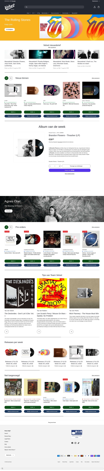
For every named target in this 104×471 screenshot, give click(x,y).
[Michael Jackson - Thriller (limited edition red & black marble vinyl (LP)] (32, 239)
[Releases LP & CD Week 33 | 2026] (60, 352)
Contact (6, 441)
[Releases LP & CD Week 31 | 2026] (92, 352)
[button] (98, 6)
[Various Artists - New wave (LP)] (13, 239)
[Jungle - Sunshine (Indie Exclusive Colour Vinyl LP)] (32, 90)
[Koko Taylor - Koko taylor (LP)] (71, 387)
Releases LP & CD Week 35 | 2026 (27, 362)
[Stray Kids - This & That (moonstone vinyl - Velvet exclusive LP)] (13, 90)
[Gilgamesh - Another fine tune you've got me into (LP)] (32, 387)
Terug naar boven (52, 422)
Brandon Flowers (52, 132)
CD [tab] (10, 78)
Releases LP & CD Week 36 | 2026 (11, 362)
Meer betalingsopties (69, 173)
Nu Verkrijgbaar (9, 29)
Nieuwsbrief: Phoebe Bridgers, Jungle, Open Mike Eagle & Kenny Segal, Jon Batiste (39, 63)
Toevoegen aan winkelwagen (76, 166)
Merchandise (45, 13)
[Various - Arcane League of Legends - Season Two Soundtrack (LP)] (90, 239)
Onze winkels (8, 447)
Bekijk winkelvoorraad (13, 116)
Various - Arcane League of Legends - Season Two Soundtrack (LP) (89, 254)
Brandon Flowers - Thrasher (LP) (64, 135)
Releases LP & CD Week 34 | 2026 (44, 362)
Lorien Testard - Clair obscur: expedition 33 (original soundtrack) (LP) (50, 254)
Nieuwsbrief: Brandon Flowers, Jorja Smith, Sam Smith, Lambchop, (15, 63)
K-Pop (38, 13)
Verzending (60, 142)
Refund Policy (8, 436)
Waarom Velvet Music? (10, 449)
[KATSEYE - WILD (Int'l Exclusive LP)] (71, 90)
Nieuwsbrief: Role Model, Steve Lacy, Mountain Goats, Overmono (63, 63)
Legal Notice (7, 438)
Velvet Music (9, 461)
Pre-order (8, 210)
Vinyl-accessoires (55, 13)
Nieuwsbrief (74, 13)
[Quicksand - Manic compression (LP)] (13, 387)
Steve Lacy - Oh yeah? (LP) (50, 103)
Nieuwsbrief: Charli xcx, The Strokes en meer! (86, 62)
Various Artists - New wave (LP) (12, 253)
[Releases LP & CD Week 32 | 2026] (76, 352)
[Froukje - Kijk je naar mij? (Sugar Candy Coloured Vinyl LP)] (71, 239)
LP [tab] (6, 78)
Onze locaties (65, 13)
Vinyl (28, 13)
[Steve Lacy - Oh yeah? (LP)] (52, 90)
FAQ (6, 444)
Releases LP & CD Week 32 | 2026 (76, 362)
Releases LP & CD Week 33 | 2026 (60, 362)
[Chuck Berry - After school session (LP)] (52, 387)
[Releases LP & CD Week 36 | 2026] (11, 352)
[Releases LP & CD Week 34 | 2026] (44, 352)
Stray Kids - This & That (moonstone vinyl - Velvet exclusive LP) (11, 105)
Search (6, 433)
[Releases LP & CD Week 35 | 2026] (28, 352)
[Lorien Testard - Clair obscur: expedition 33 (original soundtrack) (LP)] (52, 239)
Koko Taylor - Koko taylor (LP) (70, 400)
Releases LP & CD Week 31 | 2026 (92, 362)
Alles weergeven (52, 47)
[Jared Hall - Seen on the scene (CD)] (90, 387)
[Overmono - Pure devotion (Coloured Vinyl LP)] (90, 90)
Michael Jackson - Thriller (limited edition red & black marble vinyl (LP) (32, 254)
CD (33, 13)
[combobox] (54, 7)
